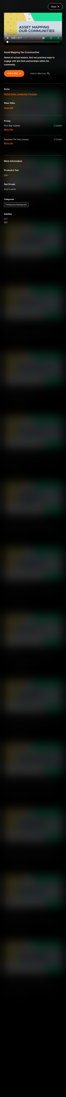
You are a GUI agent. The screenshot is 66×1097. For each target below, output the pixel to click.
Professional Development (16, 205)
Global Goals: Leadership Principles (20, 94)
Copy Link (8, 108)
